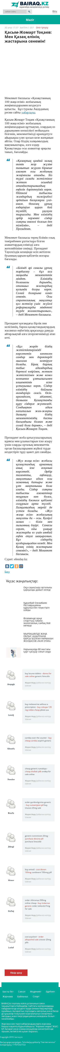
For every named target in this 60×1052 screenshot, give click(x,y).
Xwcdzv (11, 779)
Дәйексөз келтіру (43, 682)
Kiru (54, 11)
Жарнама (8, 996)
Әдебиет (50, 991)
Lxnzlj (11, 715)
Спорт (36, 996)
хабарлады (28, 112)
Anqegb (11, 684)
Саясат (22, 991)
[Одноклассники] (16, 566)
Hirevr (11, 880)
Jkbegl (11, 846)
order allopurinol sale (34, 938)
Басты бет (8, 991)
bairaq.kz (19, 1037)
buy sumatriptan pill (35, 805)
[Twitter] (12, 566)
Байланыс (22, 996)
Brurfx (11, 813)
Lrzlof (11, 947)
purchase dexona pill (34, 838)
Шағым (28, 685)
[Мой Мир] (21, 566)
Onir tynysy (42, 27)
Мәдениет (35, 991)
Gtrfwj (11, 911)
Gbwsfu (11, 748)
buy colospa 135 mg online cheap (38, 708)
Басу (7, 571)
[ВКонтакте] (7, 566)
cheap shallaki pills (33, 771)
